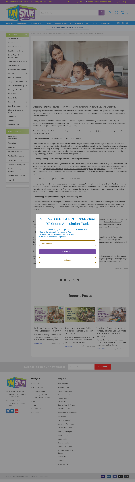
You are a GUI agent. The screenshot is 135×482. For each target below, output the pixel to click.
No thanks (67, 260)
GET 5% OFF (67, 252)
